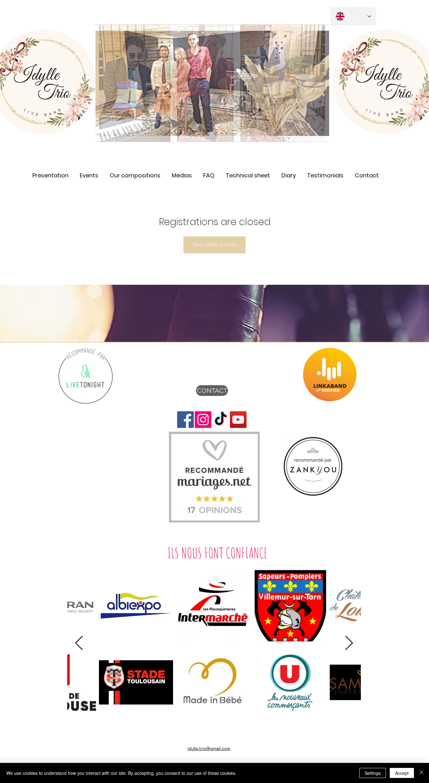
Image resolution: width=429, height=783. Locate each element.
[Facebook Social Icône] (185, 419)
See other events (214, 244)
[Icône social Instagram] (203, 419)
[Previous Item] (79, 643)
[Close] (421, 773)
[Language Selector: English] (353, 16)
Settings (373, 773)
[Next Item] (349, 643)
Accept (402, 773)
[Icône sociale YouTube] (238, 419)
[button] (182, 172)
